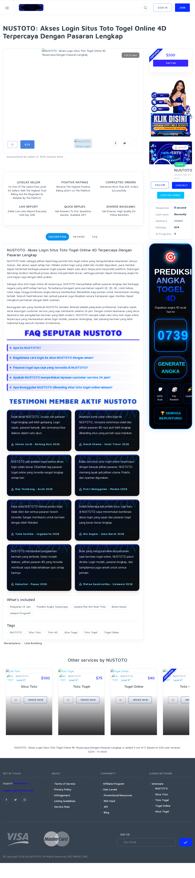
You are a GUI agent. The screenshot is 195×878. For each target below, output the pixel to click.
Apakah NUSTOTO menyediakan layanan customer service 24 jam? (61, 377)
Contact (182, 185)
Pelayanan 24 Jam (20, 606)
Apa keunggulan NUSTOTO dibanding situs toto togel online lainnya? (62, 387)
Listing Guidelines (64, 801)
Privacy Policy (62, 789)
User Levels (110, 789)
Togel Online (111, 632)
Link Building (33, 643)
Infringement (62, 795)
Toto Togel (90, 632)
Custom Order (171, 195)
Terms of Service (64, 783)
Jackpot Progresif (20, 613)
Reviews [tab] (79, 236)
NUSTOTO (16, 632)
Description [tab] (57, 236)
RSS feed (109, 801)
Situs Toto (35, 632)
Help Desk (20, 783)
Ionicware (157, 783)
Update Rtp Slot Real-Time (90, 606)
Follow (159, 184)
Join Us (125, 834)
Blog (106, 812)
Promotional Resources (117, 795)
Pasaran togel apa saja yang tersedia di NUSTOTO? (50, 367)
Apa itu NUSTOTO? (27, 347)
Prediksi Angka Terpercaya (52, 606)
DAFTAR (170, 63)
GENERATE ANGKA (171, 367)
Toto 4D (53, 632)
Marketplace (12, 643)
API (105, 806)
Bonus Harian (119, 606)
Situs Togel (70, 632)
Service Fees (62, 806)
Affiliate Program (113, 783)
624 (27, 144)
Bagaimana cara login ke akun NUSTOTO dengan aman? (53, 357)
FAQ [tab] (95, 236)
